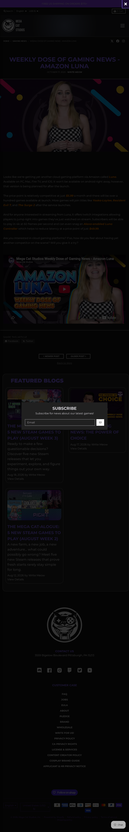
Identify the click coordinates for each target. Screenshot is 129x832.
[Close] (125, 4)
